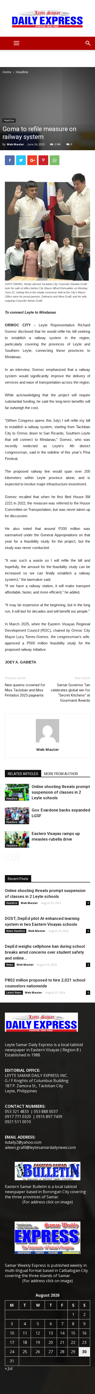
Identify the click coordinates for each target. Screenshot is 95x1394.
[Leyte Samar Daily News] (47, 18)
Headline (22, 72)
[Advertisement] (47, 58)
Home (7, 72)
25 (25, 1351)
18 (25, 1342)
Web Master (15, 144)
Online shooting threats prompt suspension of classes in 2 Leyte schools (61, 792)
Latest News (13, 992)
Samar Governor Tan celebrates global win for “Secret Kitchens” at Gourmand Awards (70, 693)
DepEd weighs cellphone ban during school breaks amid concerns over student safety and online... (45, 952)
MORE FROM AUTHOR (61, 774)
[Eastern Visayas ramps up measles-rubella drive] (17, 839)
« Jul (8, 1368)
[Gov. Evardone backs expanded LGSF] (17, 815)
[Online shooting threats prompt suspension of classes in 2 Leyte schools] (17, 792)
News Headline (15, 931)
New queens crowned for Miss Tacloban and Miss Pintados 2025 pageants (25, 690)
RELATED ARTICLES (23, 774)
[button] (88, 43)
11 (25, 1333)
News (9, 964)
